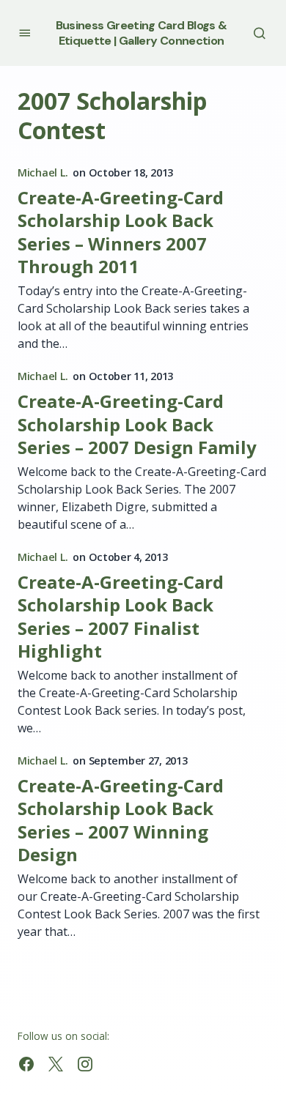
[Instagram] (85, 1064)
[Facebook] (26, 1064)
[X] (55, 1064)
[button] (25, 33)
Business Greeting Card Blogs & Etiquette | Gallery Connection (141, 33)
